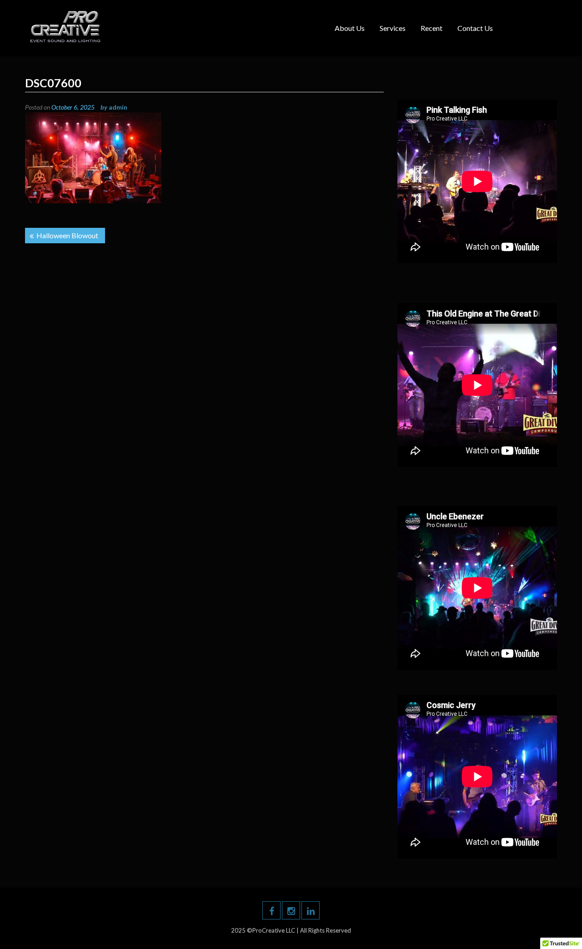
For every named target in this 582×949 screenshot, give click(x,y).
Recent (431, 28)
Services (393, 28)
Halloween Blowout (67, 235)
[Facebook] (271, 910)
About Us (350, 28)
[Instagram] (291, 910)
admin (118, 107)
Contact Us (475, 28)
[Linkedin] (310, 910)
